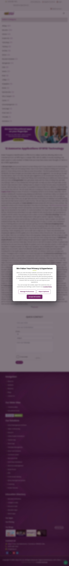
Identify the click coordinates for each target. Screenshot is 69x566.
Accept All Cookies (34, 297)
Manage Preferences (27, 291)
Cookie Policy (47, 287)
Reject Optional (44, 291)
